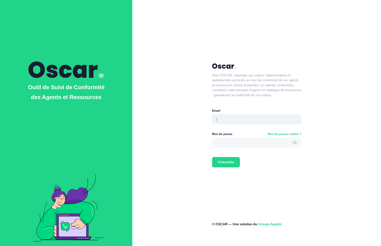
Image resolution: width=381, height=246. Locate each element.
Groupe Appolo (270, 224)
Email (216, 110)
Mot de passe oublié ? (284, 134)
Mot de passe (222, 134)
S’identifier (226, 162)
